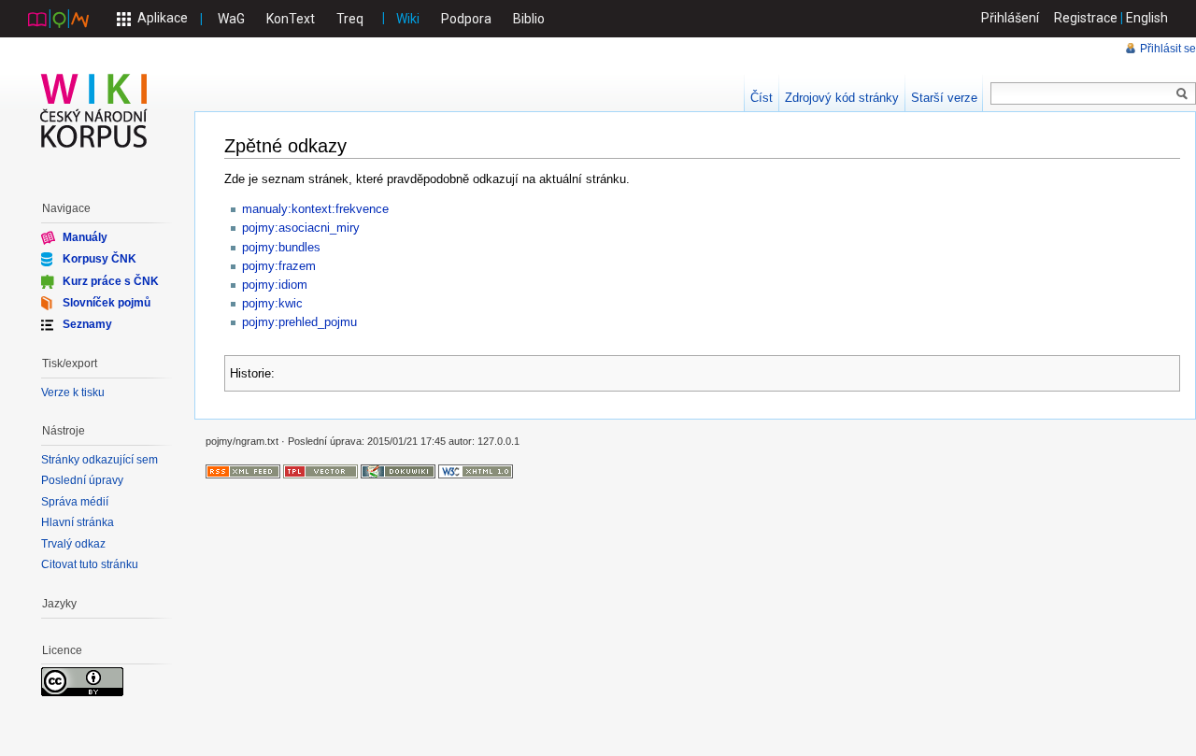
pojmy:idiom (274, 285)
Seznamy (87, 324)
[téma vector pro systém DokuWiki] (320, 470)
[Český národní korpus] (58, 17)
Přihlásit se (1168, 48)
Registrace (1086, 17)
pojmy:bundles (281, 247)
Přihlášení (1010, 17)
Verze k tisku (73, 392)
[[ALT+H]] (94, 110)
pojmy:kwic (272, 303)
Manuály (85, 237)
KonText (290, 18)
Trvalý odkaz (73, 543)
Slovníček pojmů (106, 302)
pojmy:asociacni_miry (301, 228)
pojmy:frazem (279, 266)
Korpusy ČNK (99, 258)
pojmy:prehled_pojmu (299, 322)
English (1147, 17)
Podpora (466, 18)
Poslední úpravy (82, 480)
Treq (349, 18)
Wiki (408, 18)
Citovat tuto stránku (89, 564)
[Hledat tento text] (1182, 94)
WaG (231, 18)
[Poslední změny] (243, 470)
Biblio (529, 18)
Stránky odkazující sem (99, 459)
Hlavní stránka (77, 522)
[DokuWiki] (398, 470)
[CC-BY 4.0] (82, 681)
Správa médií (74, 501)
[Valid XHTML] (475, 470)
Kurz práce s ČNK (111, 280)
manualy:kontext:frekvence (315, 209)
